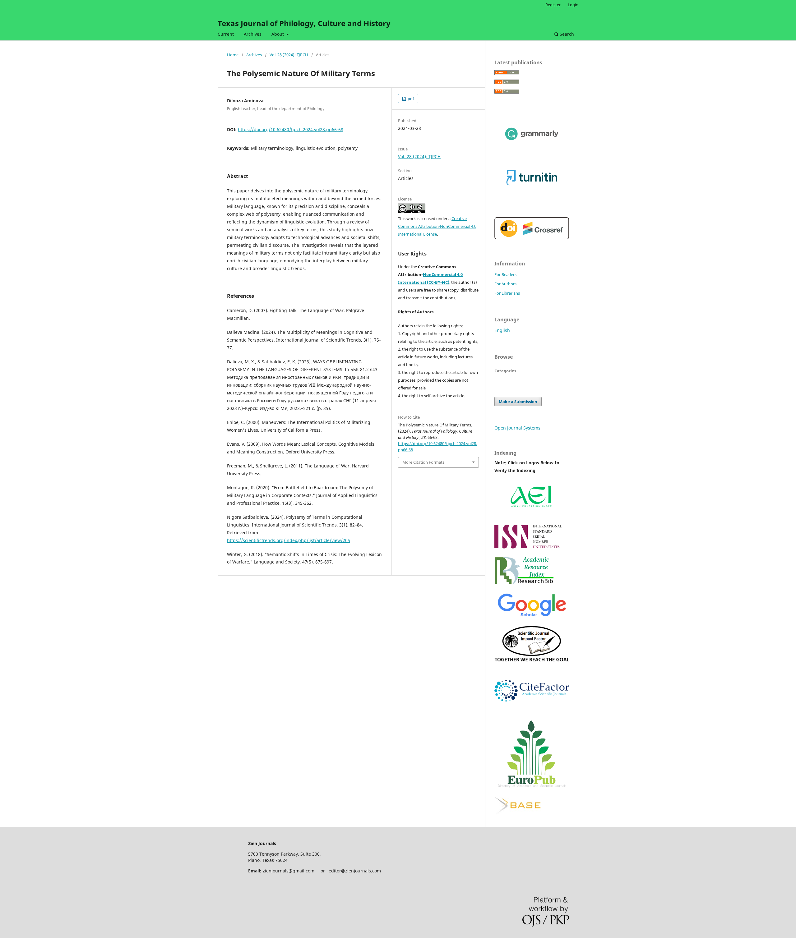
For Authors (505, 284)
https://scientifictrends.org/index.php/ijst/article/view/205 (288, 540)
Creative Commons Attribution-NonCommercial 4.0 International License (437, 226)
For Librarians (507, 293)
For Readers (505, 274)
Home (232, 54)
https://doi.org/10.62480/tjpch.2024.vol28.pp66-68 (290, 129)
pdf (410, 98)
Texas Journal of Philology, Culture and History (304, 23)
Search (566, 34)
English (502, 330)
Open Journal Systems (517, 428)
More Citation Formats (423, 462)
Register (553, 4)
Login (573, 4)
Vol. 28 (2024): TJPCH (289, 54)
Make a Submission (518, 401)
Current (226, 34)
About (278, 34)
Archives (252, 34)
